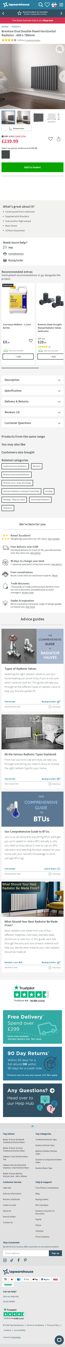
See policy (35, 552)
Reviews (10, 412)
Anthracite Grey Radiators (15, 466)
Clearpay (40, 1231)
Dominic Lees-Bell (14, 962)
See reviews (54, 538)
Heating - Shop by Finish (14, 499)
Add (25, 356)
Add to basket (43, 167)
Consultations (16, 253)
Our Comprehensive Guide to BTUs (27, 831)
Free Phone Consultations (47, 1187)
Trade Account (9, 1205)
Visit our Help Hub (11, 1296)
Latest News (52, 869)
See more (30, 606)
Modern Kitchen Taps (45, 1145)
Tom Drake (10, 701)
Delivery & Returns (17, 401)
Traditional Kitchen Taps (46, 1139)
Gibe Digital (16, 1337)
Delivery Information (12, 1193)
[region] (32, 326)
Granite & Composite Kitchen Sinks (49, 1161)
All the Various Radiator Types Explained (30, 754)
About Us (7, 1210)
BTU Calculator (42, 1205)
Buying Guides (15, 260)
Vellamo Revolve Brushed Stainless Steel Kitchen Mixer (16, 1166)
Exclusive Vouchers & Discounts (45, 1212)
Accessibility (20, 1330)
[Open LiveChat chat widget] (59, 1340)
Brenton (36, 466)
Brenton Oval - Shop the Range (17, 482)
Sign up (55, 1253)
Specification (13, 390)
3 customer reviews (32, 40)
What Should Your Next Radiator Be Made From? (31, 923)
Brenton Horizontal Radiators (16, 474)
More (55, 575)
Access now (28, 592)
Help (10, 247)
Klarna (38, 1225)
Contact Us (8, 1222)
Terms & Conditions (35, 1325)
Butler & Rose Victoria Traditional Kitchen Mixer (14, 1149)
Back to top (32, 1126)
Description (12, 380)
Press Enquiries (43, 1236)
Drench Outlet (9, 1216)
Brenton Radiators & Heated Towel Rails (21, 491)
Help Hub (7, 1187)
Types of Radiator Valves (20, 668)
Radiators (16, 26)
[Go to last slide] (3, 13)
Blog (38, 1193)
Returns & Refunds (11, 1199)
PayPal (38, 1219)
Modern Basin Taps (44, 1168)
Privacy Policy (53, 1325)
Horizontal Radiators (40, 499)
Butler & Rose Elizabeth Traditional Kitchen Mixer (14, 1141)
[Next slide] (62, 13)
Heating (5, 26)
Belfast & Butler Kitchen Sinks (46, 1152)
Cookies (7, 1330)
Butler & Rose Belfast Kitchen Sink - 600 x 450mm (15, 1175)
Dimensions (22, 129)
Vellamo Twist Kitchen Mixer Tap (15, 1158)
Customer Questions (18, 423)
